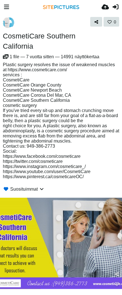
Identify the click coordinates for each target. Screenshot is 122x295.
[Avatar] (8, 22)
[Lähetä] (105, 7)
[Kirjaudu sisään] (115, 7)
